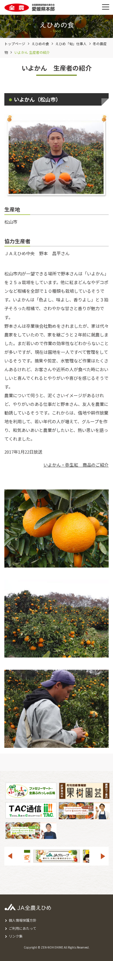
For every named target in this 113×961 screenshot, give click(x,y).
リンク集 (16, 936)
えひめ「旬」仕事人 (71, 43)
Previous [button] (9, 856)
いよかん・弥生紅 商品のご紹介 (76, 465)
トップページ (14, 43)
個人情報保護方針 (23, 920)
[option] (65, 856)
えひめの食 (40, 43)
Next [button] (103, 856)
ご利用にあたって (22, 928)
